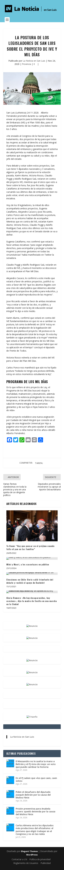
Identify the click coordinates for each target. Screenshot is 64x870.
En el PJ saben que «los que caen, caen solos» (36, 779)
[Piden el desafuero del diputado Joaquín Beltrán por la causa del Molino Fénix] (10, 794)
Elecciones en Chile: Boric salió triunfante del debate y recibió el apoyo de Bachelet (29, 581)
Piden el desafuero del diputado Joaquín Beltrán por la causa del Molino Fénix (33, 794)
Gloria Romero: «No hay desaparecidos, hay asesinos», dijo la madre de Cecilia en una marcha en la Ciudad (31, 601)
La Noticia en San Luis (34, 60)
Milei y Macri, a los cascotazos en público (27, 564)
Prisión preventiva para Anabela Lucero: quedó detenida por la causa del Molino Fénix (35, 811)
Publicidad (46, 863)
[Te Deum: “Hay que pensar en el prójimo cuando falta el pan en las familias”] (32, 525)
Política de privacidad (39, 859)
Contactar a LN (19, 859)
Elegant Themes (29, 851)
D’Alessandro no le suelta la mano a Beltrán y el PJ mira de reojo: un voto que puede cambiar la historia (36, 764)
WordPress (32, 854)
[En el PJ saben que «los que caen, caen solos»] (10, 780)
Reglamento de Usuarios (25, 863)
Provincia (26, 64)
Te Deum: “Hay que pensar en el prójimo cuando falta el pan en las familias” (30, 547)
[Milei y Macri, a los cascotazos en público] (32, 558)
